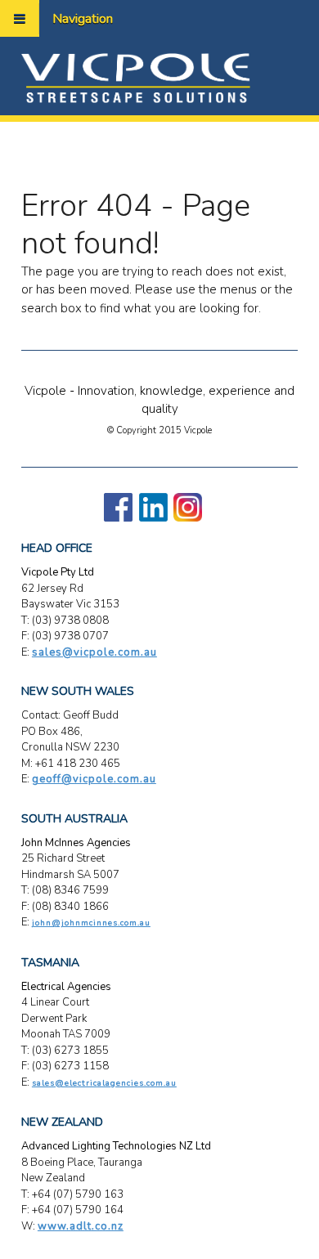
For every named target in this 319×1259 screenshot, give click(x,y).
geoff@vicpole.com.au (94, 779)
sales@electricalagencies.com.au (104, 1083)
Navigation (82, 19)
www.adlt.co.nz (81, 1226)
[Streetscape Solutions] (135, 77)
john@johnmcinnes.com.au (91, 923)
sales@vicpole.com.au (94, 652)
